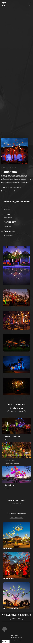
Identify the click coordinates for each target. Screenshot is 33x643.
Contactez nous (16, 503)
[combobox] (6, 641)
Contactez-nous (16, 618)
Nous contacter (8, 190)
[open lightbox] (16, 265)
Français (4, 641)
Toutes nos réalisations (16, 411)
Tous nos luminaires (16, 517)
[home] (4, 4)
